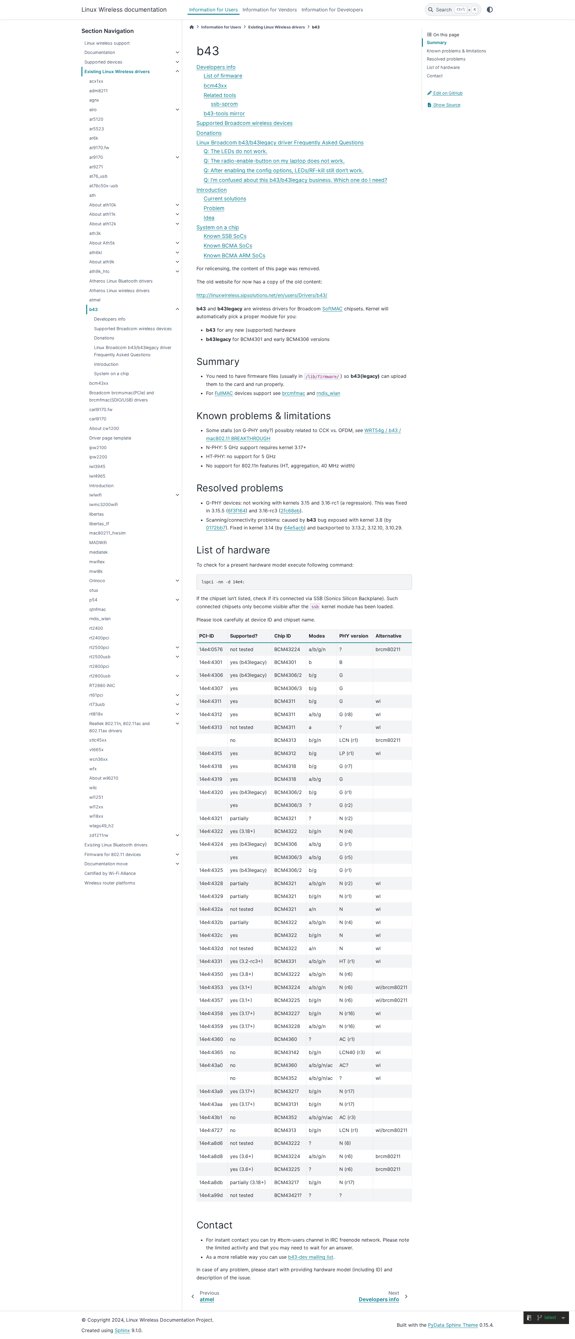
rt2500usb (100, 656)
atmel (94, 299)
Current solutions (225, 198)
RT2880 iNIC (102, 685)
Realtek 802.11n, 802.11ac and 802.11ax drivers (119, 727)
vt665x (96, 749)
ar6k (93, 138)
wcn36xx (98, 759)
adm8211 (98, 90)
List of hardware (443, 67)
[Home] (191, 27)
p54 (93, 599)
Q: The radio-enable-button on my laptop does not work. (274, 161)
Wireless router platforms (109, 882)
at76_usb (98, 176)
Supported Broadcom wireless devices (133, 328)
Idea (209, 218)
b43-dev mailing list (310, 1257)
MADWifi (98, 542)
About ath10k (102, 204)
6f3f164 (237, 511)
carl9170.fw (101, 409)
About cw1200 (104, 428)
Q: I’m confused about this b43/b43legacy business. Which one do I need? (295, 180)
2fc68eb (290, 511)
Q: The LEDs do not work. (235, 151)
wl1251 (96, 797)
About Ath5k (102, 242)
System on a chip (111, 373)
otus (93, 590)
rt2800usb (100, 675)
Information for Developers (332, 10)
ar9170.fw (99, 147)
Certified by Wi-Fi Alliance (110, 873)
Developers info (109, 318)
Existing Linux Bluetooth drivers (116, 844)
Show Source (446, 104)
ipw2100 (98, 447)
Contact (435, 75)
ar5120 (96, 119)
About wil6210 (103, 778)
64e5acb (294, 528)
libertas (96, 514)
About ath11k (102, 214)
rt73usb (97, 704)
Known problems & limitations (456, 50)
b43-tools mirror (224, 113)
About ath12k (102, 223)
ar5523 (96, 128)
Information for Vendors (270, 10)
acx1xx (96, 81)
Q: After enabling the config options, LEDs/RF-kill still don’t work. (284, 170)
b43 (93, 309)
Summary (437, 42)
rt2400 (96, 628)
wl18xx (96, 816)
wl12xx (96, 806)
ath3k (95, 233)
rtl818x (96, 713)
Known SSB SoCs (225, 236)
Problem (214, 208)
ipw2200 (98, 456)
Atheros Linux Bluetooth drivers (121, 280)
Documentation (99, 52)
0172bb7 (216, 528)
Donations (104, 337)
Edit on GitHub (447, 93)
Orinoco (97, 580)
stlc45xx (98, 739)
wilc (93, 787)
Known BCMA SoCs (228, 245)
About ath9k (101, 261)
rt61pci (96, 695)
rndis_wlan (100, 618)
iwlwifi (95, 494)
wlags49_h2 (101, 825)
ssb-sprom (224, 104)
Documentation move (106, 863)
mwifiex (97, 561)
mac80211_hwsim (107, 532)
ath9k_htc (99, 271)
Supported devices (103, 61)
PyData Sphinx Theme (453, 1325)
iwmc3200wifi (103, 504)
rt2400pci (99, 637)
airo (93, 109)
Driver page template (110, 437)
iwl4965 (97, 475)
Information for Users (213, 10)
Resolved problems (446, 58)
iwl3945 (97, 466)
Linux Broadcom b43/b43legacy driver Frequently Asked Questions (132, 351)
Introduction (106, 364)
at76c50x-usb (103, 185)
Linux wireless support (107, 43)
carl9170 (97, 418)
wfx (93, 768)
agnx (94, 99)
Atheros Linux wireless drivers (119, 290)
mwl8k (96, 571)
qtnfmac (97, 609)
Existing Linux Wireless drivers (117, 71)
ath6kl (95, 252)
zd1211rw (98, 835)
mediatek (98, 552)
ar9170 (96, 157)
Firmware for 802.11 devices (112, 854)
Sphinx (122, 1330)
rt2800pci (99, 666)
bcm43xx (98, 383)
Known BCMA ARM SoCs (234, 255)
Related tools (220, 95)
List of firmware (223, 76)
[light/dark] (490, 9)
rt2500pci (99, 647)
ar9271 (96, 166)
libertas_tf (99, 523)
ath (92, 195)
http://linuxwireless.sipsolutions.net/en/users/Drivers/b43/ (261, 295)
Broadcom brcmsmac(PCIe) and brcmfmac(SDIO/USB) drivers (121, 396)
